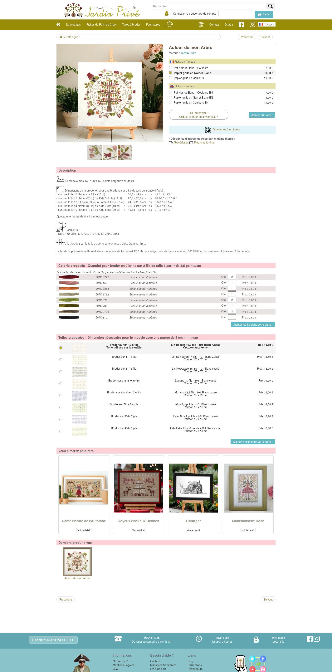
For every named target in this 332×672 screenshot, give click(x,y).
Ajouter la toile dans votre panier (252, 442)
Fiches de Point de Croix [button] (101, 24)
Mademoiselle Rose (248, 520)
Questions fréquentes (163, 665)
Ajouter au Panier (261, 115)
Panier (266, 14)
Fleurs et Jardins (203, 142)
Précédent (247, 37)
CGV (115, 669)
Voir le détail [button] (83, 530)
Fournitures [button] (153, 24)
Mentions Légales (123, 665)
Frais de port (158, 669)
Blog (190, 661)
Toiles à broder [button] (131, 24)
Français (268, 24)
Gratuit (229, 24)
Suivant (265, 37)
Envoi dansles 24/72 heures (222, 639)
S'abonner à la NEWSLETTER (53, 640)
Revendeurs (195, 669)
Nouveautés (73, 24)
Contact (214, 24)
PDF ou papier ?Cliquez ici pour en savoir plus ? (198, 115)
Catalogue (72, 37)
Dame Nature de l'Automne (84, 520)
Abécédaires (181, 142)
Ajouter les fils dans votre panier (252, 324)
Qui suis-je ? (120, 661)
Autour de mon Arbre (77, 578)
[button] (264, 14)
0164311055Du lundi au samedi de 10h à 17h (152, 639)
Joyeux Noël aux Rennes (138, 520)
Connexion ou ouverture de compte (194, 13)
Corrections (195, 665)
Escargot (193, 520)
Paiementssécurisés (278, 639)
